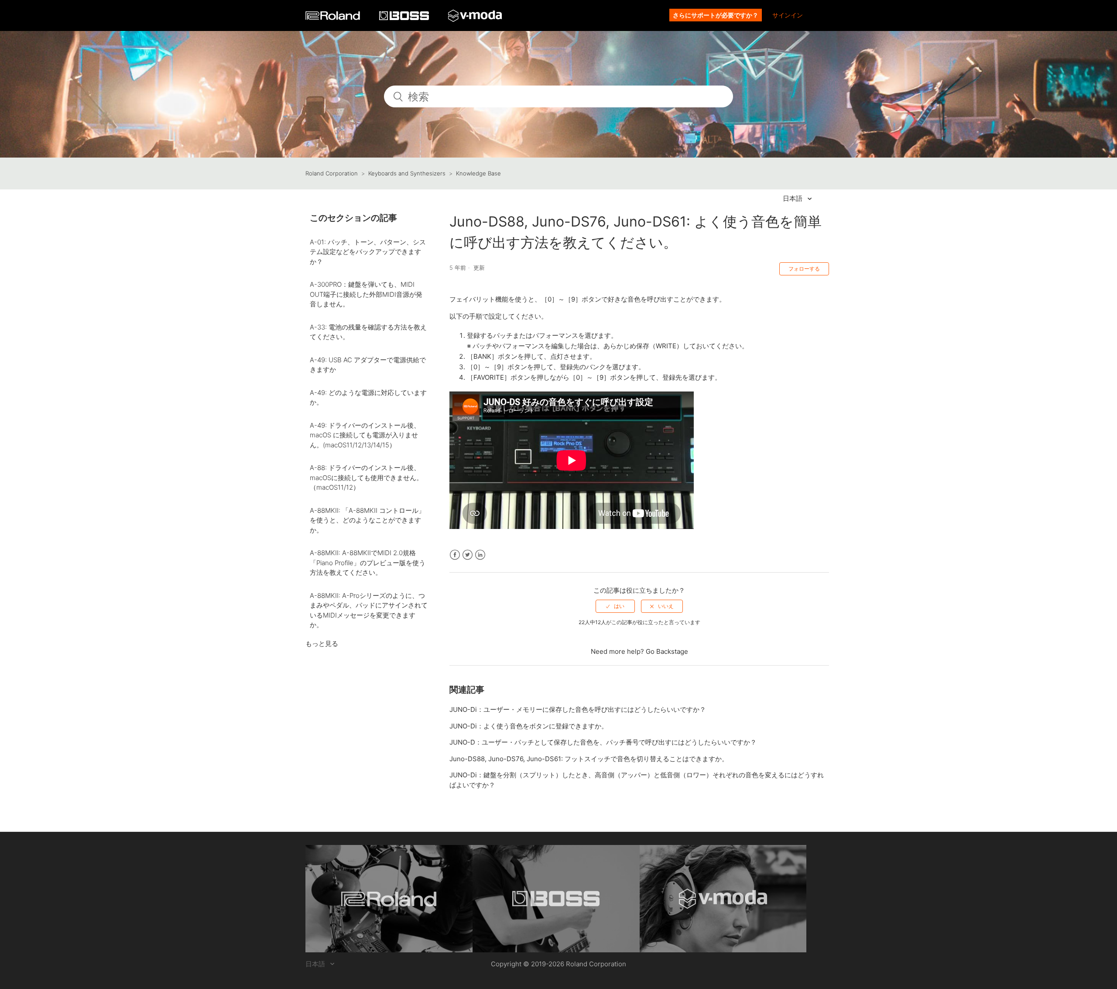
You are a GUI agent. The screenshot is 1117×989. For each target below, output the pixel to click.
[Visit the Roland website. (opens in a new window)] (389, 898)
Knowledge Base (478, 173)
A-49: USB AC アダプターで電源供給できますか (368, 365)
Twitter (467, 554)
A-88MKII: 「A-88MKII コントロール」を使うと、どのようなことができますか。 (367, 520)
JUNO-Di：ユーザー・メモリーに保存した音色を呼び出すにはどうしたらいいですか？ (577, 709)
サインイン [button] (787, 15)
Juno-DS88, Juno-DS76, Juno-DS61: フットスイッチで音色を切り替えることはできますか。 (588, 759)
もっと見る (321, 643)
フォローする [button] (804, 268)
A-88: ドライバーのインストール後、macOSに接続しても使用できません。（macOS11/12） (366, 477)
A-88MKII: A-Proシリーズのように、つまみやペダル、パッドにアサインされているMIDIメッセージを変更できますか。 (369, 610)
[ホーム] (333, 18)
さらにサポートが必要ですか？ (715, 15)
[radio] (615, 606)
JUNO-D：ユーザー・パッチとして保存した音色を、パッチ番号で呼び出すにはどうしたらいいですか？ (603, 742)
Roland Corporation (331, 173)
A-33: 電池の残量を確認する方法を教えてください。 (368, 332)
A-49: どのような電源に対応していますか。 (368, 397)
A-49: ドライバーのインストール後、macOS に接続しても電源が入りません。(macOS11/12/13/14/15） (365, 435)
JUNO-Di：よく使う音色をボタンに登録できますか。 (528, 726)
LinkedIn (480, 554)
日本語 (793, 198)
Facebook (454, 554)
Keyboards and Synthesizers (406, 173)
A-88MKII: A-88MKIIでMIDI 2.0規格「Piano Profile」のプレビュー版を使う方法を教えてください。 (367, 563)
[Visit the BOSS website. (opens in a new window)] (556, 898)
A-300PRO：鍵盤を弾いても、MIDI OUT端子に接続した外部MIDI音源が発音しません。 (366, 294)
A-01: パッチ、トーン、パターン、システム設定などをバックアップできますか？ (368, 252)
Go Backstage (667, 651)
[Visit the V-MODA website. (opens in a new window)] (723, 898)
